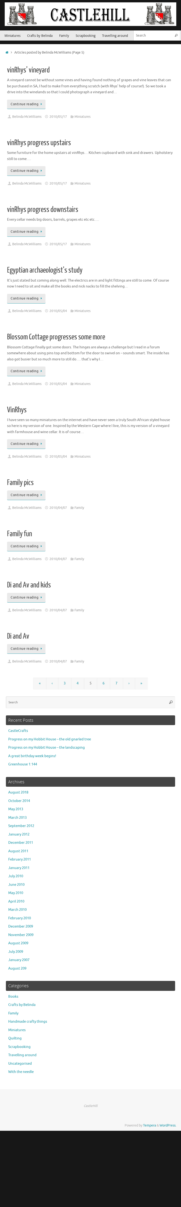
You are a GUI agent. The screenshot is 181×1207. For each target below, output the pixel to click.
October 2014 (19, 801)
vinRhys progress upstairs (39, 143)
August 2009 (18, 943)
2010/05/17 (58, 117)
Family (79, 508)
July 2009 (15, 952)
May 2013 (15, 809)
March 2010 (17, 909)
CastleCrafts (18, 731)
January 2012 (18, 834)
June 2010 (16, 884)
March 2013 (17, 817)
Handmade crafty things (27, 1021)
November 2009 (20, 935)
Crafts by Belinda (22, 1005)
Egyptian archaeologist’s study (44, 270)
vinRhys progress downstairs (42, 209)
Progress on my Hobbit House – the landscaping (46, 747)
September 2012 (21, 826)
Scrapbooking (19, 1047)
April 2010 (16, 901)
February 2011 (19, 859)
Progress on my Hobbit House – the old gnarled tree (49, 739)
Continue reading (24, 104)
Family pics (20, 482)
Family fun (19, 534)
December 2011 (20, 842)
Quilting (15, 1038)
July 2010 (15, 876)
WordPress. (168, 1125)
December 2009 (20, 926)
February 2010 (19, 918)
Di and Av (18, 636)
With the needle (21, 1072)
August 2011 (18, 851)
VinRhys (17, 410)
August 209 (17, 968)
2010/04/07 (58, 508)
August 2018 (18, 792)
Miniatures (82, 117)
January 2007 (18, 960)
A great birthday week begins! (32, 756)
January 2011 (18, 868)
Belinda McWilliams (26, 117)
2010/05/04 (58, 311)
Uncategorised (20, 1063)
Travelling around (22, 1055)
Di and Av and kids (29, 585)
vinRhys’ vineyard (28, 70)
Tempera (149, 1125)
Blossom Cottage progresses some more (56, 337)
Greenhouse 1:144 (22, 764)
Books (13, 996)
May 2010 (15, 893)
